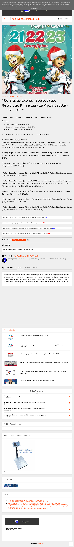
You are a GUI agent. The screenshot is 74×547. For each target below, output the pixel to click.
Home (4, 96)
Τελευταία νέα (9, 330)
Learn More (34, 8)
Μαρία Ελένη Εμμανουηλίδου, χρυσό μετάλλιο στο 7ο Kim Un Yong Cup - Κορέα (44, 362)
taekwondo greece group (26, 18)
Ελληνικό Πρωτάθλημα (16, 96)
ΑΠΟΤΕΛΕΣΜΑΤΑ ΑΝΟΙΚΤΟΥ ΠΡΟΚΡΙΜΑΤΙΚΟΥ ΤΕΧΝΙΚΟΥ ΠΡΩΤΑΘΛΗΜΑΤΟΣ (28, 508)
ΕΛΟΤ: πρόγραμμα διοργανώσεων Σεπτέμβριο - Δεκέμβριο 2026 (39, 354)
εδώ (53, 228)
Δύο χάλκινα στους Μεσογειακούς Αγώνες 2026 (35, 335)
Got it (42, 8)
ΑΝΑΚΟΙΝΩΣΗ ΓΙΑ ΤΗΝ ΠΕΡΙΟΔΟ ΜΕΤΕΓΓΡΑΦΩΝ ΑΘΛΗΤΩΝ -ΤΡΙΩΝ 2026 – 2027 (28, 502)
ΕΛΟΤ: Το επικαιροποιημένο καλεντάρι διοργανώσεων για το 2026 (26, 500)
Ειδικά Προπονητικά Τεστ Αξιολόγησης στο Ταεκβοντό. (37, 380)
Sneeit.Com (40, 543)
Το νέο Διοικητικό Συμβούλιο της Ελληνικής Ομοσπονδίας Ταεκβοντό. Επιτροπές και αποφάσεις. (34, 503)
